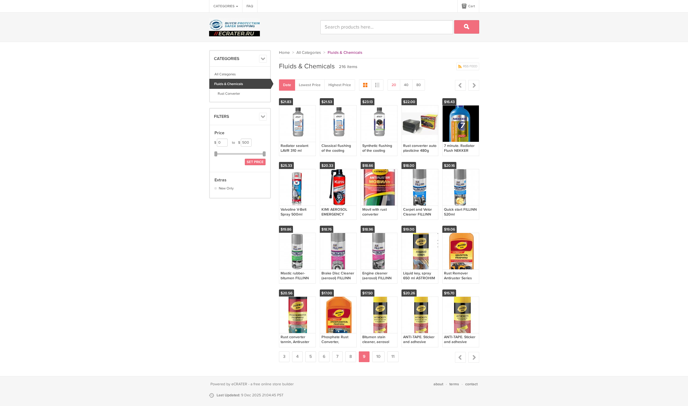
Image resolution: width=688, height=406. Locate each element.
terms (454, 384)
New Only (226, 188)
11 (393, 356)
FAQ (249, 6)
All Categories (225, 74)
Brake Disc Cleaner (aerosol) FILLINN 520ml (337, 278)
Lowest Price (310, 85)
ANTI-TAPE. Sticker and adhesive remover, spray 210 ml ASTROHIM (460, 344)
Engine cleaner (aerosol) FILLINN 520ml (377, 278)
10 (378, 356)
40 (406, 85)
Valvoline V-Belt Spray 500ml (293, 212)
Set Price (255, 162)
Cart (471, 6)
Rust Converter (227, 93)
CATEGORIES (224, 6)
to (236, 142)
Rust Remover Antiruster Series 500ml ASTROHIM (459, 278)
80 (418, 85)
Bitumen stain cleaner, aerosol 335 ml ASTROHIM (378, 342)
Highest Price (339, 85)
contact (471, 384)
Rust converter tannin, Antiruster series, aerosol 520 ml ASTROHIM (297, 344)
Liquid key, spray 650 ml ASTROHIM (419, 275)
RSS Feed (469, 66)
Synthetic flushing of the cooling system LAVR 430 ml (377, 153)
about (438, 384)
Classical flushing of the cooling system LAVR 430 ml (336, 153)
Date (287, 85)
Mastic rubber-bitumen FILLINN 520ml (295, 278)
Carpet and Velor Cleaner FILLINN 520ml (417, 214)
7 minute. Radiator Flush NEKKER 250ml (459, 150)
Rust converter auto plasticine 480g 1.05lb (419, 150)
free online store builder (273, 384)
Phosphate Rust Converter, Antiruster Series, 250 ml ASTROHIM (337, 344)
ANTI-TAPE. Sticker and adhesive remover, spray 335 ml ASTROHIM (419, 344)
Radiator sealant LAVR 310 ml (294, 148)
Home (284, 52)
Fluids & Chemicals (228, 84)
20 (394, 85)
